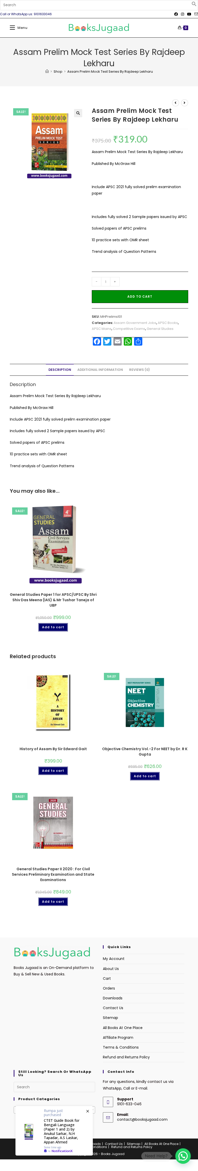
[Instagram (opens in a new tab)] (182, 14)
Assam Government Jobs (135, 322)
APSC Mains (101, 328)
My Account (114, 958)
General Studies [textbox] (53, 1110)
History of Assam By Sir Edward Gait (53, 748)
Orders (109, 988)
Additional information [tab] (100, 369)
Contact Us (113, 1007)
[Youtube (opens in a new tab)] (189, 14)
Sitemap (110, 1017)
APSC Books (168, 322)
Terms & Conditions (121, 1047)
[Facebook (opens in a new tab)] (176, 14)
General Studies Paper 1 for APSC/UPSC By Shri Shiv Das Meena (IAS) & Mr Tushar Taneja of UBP (53, 600)
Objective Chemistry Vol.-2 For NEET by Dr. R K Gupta (144, 751)
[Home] (47, 71)
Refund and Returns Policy (126, 1057)
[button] (194, 5)
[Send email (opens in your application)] (195, 14)
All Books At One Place (123, 1027)
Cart (107, 978)
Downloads (112, 998)
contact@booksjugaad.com (142, 1119)
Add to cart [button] (53, 627)
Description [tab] (59, 369)
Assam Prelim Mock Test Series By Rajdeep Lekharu (110, 71)
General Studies (160, 328)
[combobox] (54, 1110)
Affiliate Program (118, 1037)
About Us (111, 968)
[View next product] (184, 102)
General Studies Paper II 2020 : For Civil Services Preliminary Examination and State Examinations (53, 874)
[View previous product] (175, 102)
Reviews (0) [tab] (139, 369)
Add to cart (139, 296)
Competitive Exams (129, 328)
